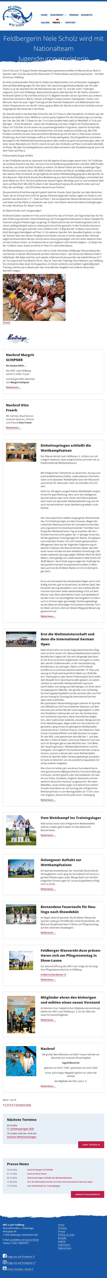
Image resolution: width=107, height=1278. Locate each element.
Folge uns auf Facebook (19, 1256)
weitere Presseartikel (86, 1194)
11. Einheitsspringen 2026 (20, 1128)
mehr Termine (90, 1144)
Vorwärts (20, 1104)
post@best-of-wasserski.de (24, 1239)
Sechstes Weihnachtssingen (21, 1136)
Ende (28, 1104)
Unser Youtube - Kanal (19, 1269)
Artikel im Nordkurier (52, 974)
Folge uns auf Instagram (20, 1262)
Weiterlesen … (13, 387)
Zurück (6, 322)
